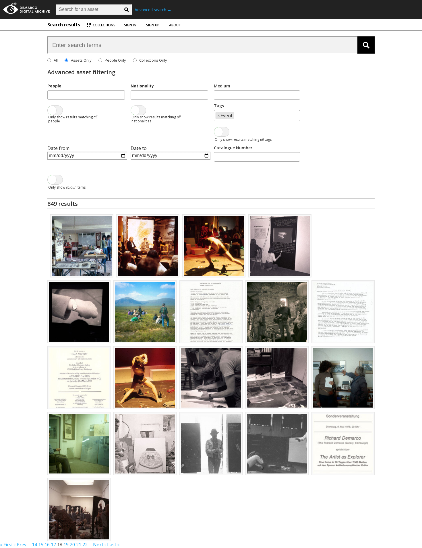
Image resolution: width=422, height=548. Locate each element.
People (54, 86)
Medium (222, 86)
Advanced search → (153, 9)
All (56, 60)
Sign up (152, 25)
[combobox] (86, 95)
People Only (115, 60)
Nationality (142, 86)
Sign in (130, 25)
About (175, 25)
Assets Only (81, 60)
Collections (103, 25)
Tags (219, 105)
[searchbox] (51, 94)
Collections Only (153, 60)
